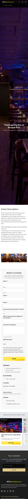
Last (4, 292)
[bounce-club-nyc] (20, 258)
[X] (7, 491)
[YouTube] (13, 491)
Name (5, 281)
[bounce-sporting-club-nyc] (7, 258)
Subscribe (14, 469)
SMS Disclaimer (7, 339)
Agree (4, 344)
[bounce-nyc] (20, 249)
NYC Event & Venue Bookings (9, 496)
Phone (5, 302)
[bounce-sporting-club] (7, 249)
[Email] (2, 491)
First (4, 287)
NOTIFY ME (11, 442)
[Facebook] (4, 491)
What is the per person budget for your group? (13, 317)
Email (5, 295)
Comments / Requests (9, 324)
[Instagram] (10, 491)
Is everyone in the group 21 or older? (13, 310)
